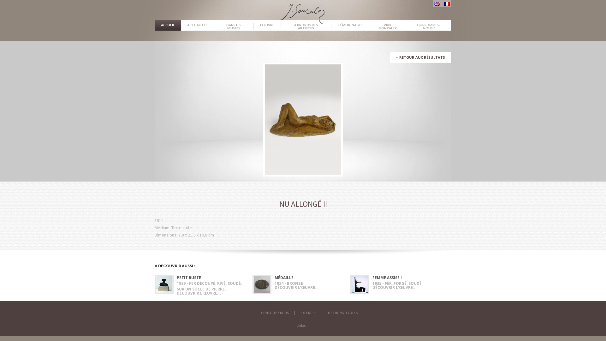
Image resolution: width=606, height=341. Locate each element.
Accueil (168, 25)
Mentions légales (343, 313)
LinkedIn (303, 325)
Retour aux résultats (420, 57)
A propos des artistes (306, 26)
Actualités (197, 25)
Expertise (308, 313)
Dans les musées (233, 26)
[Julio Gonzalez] (303, 11)
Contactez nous (275, 313)
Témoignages (350, 25)
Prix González (388, 26)
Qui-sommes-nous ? (429, 26)
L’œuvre (267, 25)
